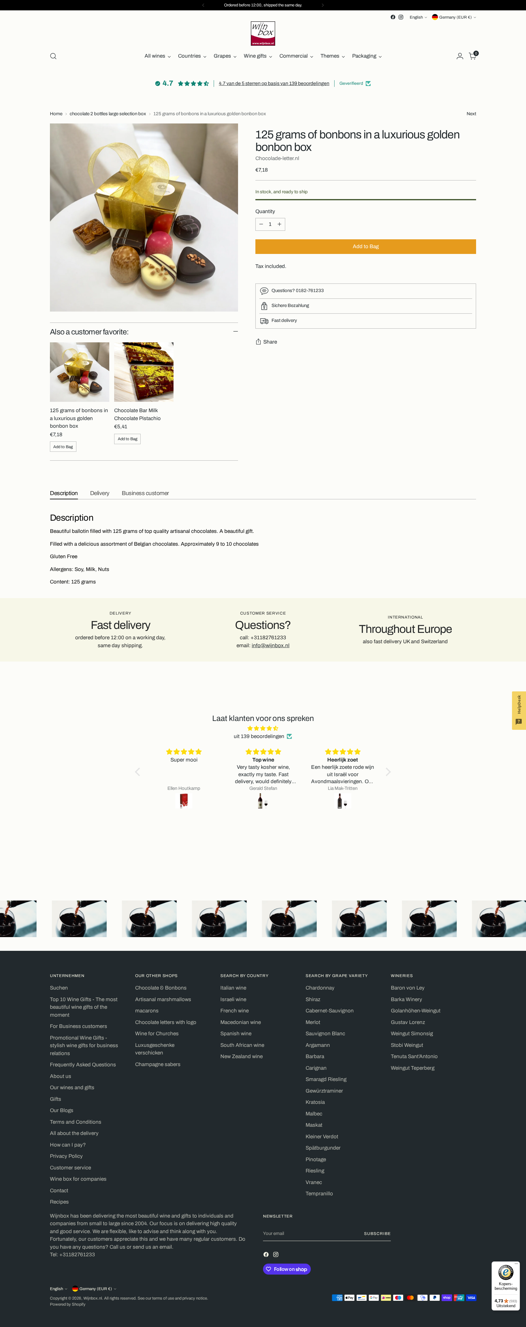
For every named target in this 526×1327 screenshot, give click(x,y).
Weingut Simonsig (412, 1033)
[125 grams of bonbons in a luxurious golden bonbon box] (79, 372)
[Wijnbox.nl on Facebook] (393, 17)
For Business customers (78, 1026)
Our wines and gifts (72, 1087)
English (416, 17)
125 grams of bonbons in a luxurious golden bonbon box (79, 418)
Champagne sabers (158, 1064)
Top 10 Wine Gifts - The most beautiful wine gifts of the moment (83, 1007)
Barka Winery (406, 999)
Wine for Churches (157, 1033)
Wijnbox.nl (92, 1298)
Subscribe (377, 1233)
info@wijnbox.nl (270, 645)
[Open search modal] (53, 56)
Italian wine (233, 988)
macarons (147, 1011)
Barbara (315, 1056)
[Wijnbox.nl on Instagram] (401, 17)
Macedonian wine (240, 1022)
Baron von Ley (408, 988)
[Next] (322, 5)
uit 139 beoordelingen (259, 736)
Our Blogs (61, 1110)
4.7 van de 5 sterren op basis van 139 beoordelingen (274, 83)
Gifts (55, 1099)
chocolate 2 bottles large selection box (108, 113)
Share (270, 342)
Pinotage (316, 1159)
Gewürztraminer (324, 1091)
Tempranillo (319, 1194)
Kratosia (315, 1102)
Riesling (315, 1171)
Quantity (265, 211)
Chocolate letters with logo (165, 1022)
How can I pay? (68, 1145)
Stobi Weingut (407, 1045)
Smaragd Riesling (326, 1079)
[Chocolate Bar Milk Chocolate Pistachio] (144, 372)
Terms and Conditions (75, 1122)
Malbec (314, 1114)
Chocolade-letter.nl (277, 158)
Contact (59, 1190)
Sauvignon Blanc (325, 1033)
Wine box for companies (78, 1179)
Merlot (313, 1022)
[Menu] (516, 1265)
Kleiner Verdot (322, 1137)
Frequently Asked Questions (83, 1065)
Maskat (314, 1125)
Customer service (70, 1168)
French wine (234, 1011)
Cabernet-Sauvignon (330, 1011)
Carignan (316, 1068)
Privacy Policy (66, 1156)
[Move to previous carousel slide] (457, 867)
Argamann (318, 1045)
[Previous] (203, 5)
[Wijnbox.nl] (263, 33)
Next (471, 113)
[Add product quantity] (279, 224)
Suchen (59, 988)
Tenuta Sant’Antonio (414, 1056)
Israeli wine (233, 999)
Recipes (59, 1202)
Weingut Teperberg (412, 1068)
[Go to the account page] (460, 56)
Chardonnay (320, 988)
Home (56, 113)
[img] (263, 728)
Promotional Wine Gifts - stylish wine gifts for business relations (84, 1045)
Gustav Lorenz (408, 1022)
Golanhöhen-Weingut (415, 1011)
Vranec (314, 1182)
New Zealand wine (241, 1056)
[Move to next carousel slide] (471, 867)
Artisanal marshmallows (163, 999)
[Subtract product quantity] (261, 224)
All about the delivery (74, 1133)
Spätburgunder (323, 1148)
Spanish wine (235, 1033)
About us (60, 1076)
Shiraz (313, 999)
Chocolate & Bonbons (161, 988)
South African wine (242, 1045)
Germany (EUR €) (455, 17)
